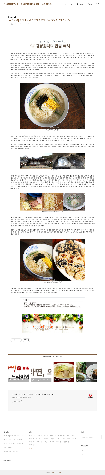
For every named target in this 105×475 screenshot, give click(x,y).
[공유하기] (16, 340)
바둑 (59, 439)
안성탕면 (66, 442)
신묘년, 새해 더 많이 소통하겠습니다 (13, 444)
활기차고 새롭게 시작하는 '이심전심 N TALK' (13, 440)
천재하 (47, 439)
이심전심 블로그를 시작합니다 (11, 452)
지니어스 (39, 439)
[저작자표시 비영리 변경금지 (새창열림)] (33, 340)
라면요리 (32, 442)
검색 (99, 437)
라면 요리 (32, 436)
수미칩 (32, 439)
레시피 (40, 442)
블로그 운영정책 (8, 448)
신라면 (40, 436)
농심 (52, 436)
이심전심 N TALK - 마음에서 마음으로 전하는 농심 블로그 (27, 4)
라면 (46, 436)
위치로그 (89, 4)
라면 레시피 (71, 436)
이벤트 (53, 439)
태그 (71, 4)
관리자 (59, 472)
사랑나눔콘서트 (60, 436)
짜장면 (59, 442)
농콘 (74, 439)
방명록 (97, 4)
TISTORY (53, 472)
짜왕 (46, 442)
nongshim (67, 439)
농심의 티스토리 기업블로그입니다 (21, 397)
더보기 (30, 448)
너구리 (52, 442)
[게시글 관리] (19, 340)
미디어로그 (79, 4)
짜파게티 (32, 445)
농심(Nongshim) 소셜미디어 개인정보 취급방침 (13, 436)
